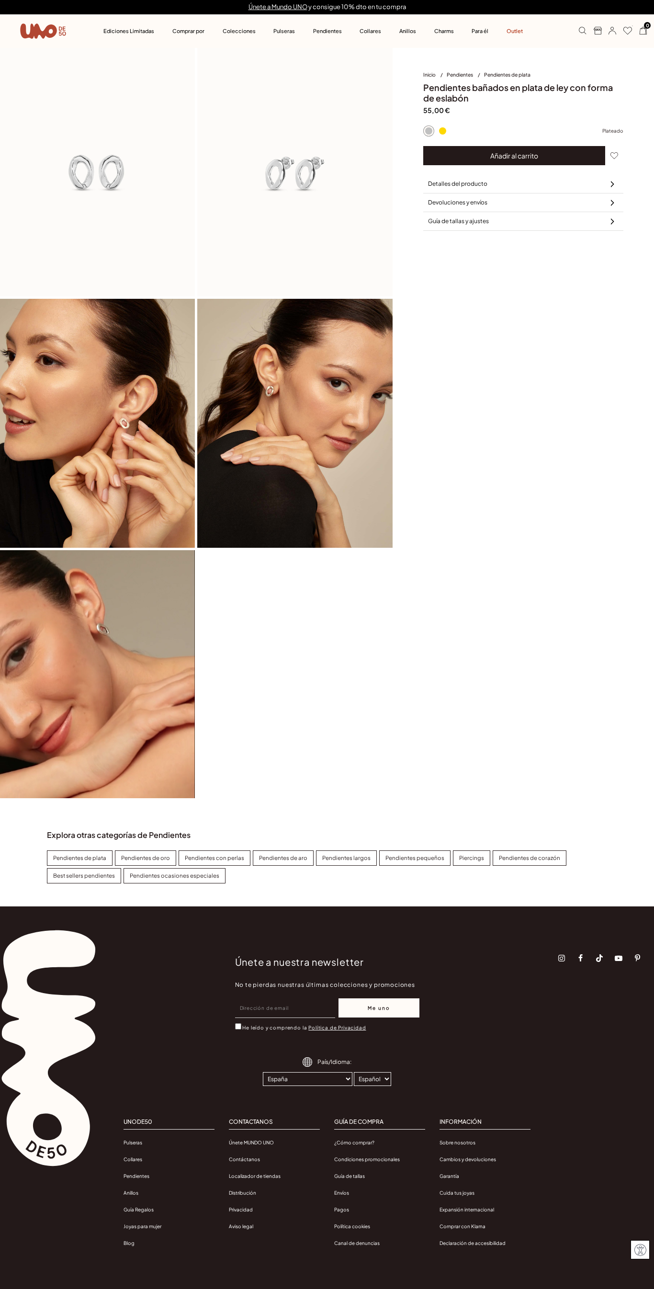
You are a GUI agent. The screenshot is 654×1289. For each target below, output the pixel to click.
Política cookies (352, 1226)
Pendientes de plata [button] (79, 857)
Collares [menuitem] (370, 31)
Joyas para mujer (142, 1226)
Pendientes (460, 74)
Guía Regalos (139, 1209)
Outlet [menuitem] (515, 31)
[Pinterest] (637, 958)
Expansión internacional (467, 1209)
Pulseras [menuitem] (284, 31)
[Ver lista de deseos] (624, 31)
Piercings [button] (471, 857)
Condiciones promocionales (367, 1159)
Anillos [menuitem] (407, 31)
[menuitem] (435, 76)
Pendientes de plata (507, 74)
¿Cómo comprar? (354, 1142)
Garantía (449, 1176)
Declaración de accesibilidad (473, 1243)
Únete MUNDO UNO (251, 1142)
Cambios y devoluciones (468, 1159)
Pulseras (133, 1142)
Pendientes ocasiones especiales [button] (174, 875)
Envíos (341, 1193)
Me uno (379, 1008)
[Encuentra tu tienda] (593, 31)
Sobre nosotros (457, 1142)
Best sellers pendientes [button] (84, 875)
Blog (129, 1243)
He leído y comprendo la (304, 1027)
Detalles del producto (457, 183)
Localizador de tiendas (255, 1176)
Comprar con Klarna (462, 1226)
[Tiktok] (599, 958)
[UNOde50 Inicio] (43, 31)
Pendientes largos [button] (346, 857)
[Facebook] (580, 958)
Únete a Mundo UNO (277, 7)
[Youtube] (618, 958)
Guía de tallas (349, 1176)
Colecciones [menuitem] (239, 31)
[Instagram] (561, 958)
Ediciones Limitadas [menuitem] (128, 31)
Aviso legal (241, 1226)
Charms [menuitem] (444, 31)
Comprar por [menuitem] (188, 31)
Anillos (131, 1193)
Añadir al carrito (514, 155)
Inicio (430, 74)
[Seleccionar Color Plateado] (429, 130)
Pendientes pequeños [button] (414, 857)
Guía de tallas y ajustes (458, 221)
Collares (133, 1159)
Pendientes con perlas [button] (214, 857)
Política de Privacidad (337, 1027)
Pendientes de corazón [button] (529, 857)
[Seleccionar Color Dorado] (443, 130)
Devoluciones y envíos (457, 202)
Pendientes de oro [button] (145, 857)
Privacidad (241, 1209)
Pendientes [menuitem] (327, 31)
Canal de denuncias (357, 1243)
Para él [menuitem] (480, 31)
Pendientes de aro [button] (283, 857)
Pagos (341, 1209)
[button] (608, 31)
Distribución (242, 1193)
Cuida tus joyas (457, 1193)
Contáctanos (244, 1159)
